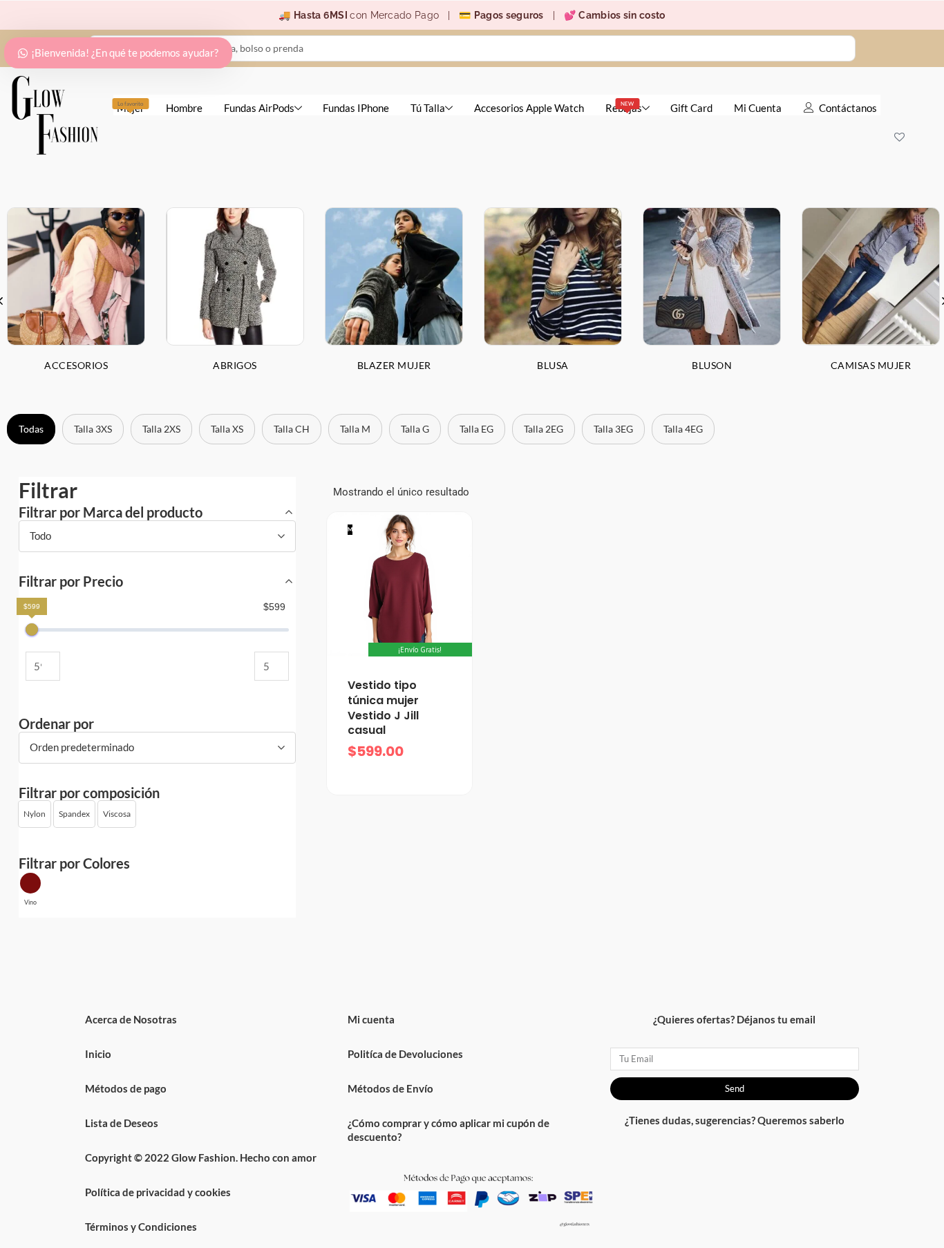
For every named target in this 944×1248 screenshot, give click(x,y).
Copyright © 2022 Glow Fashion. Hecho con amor (201, 1157)
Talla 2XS (161, 429)
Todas (31, 429)
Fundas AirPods (259, 108)
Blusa (553, 365)
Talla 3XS (93, 429)
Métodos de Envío (390, 1088)
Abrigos (235, 365)
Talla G (415, 429)
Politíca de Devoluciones (405, 1054)
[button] (34, 814)
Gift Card (691, 108)
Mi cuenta (371, 1019)
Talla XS (227, 429)
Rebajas (623, 107)
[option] (234, 300)
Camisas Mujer (871, 365)
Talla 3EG (613, 429)
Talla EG (476, 429)
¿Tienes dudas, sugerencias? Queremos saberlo (734, 1120)
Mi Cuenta (758, 108)
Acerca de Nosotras (131, 1019)
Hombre (184, 108)
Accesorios (76, 365)
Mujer (130, 107)
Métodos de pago (126, 1088)
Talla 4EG (683, 429)
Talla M (355, 429)
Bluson (712, 365)
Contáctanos (848, 108)
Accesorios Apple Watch (529, 108)
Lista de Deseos (121, 1123)
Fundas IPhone (356, 108)
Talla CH (292, 429)
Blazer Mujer (394, 365)
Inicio (98, 1054)
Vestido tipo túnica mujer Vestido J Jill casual (383, 707)
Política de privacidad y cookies (158, 1192)
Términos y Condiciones (141, 1226)
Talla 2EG (543, 429)
